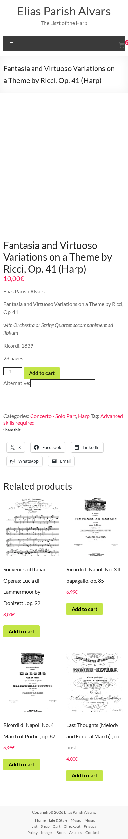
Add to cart (42, 373)
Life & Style (58, 820)
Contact (92, 832)
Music (76, 820)
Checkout (72, 826)
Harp (84, 416)
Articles (75, 832)
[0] (122, 45)
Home (40, 820)
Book (61, 832)
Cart (56, 826)
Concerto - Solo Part (53, 416)
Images (47, 832)
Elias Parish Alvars (64, 11)
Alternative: (16, 383)
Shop (45, 826)
